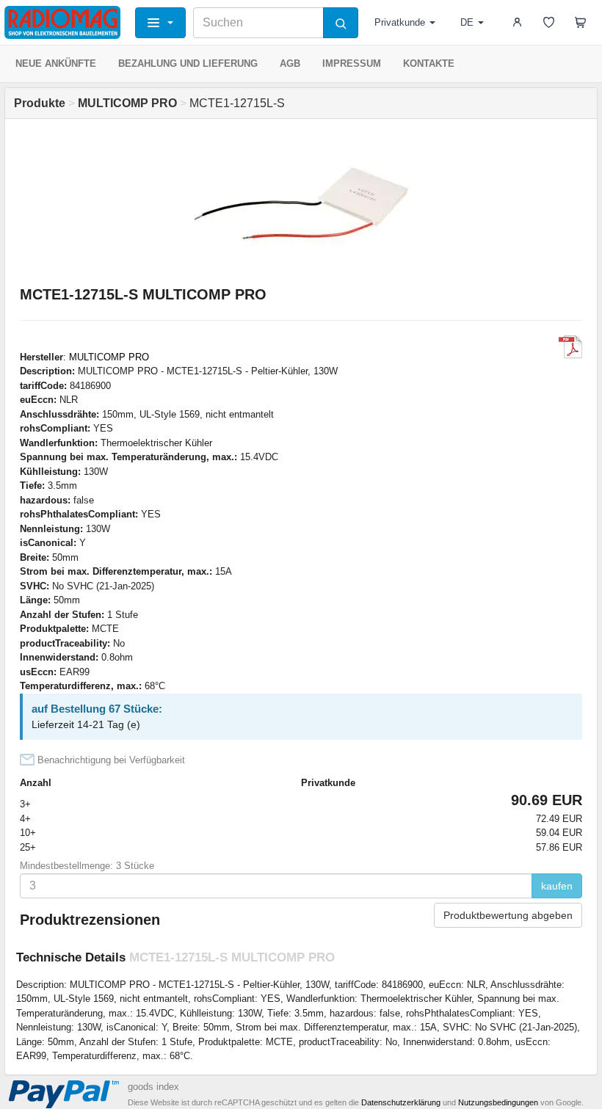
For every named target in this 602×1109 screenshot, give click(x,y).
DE (467, 22)
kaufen (557, 886)
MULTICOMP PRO (109, 357)
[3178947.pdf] (570, 347)
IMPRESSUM (351, 63)
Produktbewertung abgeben (508, 915)
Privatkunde (399, 22)
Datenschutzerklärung (400, 1102)
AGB (290, 63)
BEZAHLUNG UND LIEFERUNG (188, 63)
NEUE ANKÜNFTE (55, 63)
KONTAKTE (428, 63)
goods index (153, 1086)
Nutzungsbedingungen (498, 1102)
